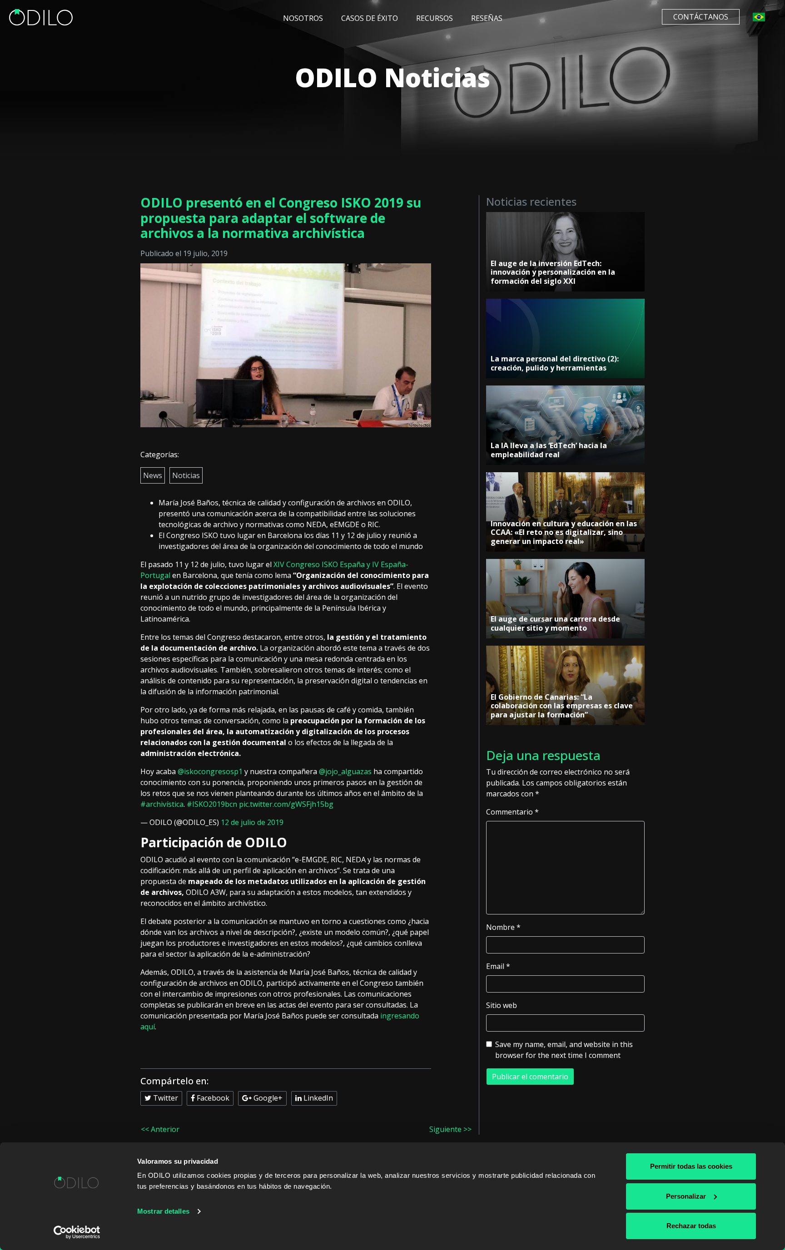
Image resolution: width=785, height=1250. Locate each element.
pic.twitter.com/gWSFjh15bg (286, 804)
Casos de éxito (369, 18)
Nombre (503, 927)
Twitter (164, 1098)
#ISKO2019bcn (212, 804)
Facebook (212, 1098)
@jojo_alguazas (345, 771)
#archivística (162, 804)
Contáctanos (700, 17)
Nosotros (303, 18)
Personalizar (686, 1196)
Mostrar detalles (163, 1211)
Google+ (267, 1098)
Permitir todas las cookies (691, 1166)
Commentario (512, 812)
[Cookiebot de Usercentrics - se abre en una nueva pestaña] (77, 1232)
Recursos (434, 18)
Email (498, 966)
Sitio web (501, 1005)
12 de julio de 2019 (252, 822)
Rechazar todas (691, 1226)
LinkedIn (317, 1098)
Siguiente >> (450, 1129)
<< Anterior (160, 1129)
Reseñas (486, 18)
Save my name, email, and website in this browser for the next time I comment (564, 1049)
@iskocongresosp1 (210, 771)
